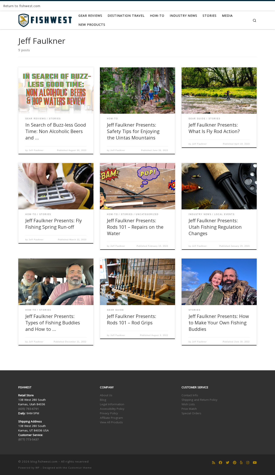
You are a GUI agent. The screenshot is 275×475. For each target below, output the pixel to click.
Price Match (189, 409)
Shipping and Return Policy (199, 400)
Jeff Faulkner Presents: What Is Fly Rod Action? (214, 128)
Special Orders (191, 413)
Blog (103, 400)
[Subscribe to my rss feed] (213, 462)
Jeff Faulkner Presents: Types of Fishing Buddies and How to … (52, 322)
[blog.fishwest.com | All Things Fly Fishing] (45, 19)
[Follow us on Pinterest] (234, 462)
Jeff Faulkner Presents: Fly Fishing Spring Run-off (53, 223)
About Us (106, 395)
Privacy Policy (109, 413)
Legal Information (112, 404)
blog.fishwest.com (44, 461)
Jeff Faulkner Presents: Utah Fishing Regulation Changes (215, 226)
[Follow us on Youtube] (255, 462)
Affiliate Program (111, 418)
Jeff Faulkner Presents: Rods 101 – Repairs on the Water (135, 226)
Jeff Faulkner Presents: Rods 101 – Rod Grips (131, 319)
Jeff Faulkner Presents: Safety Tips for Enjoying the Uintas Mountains (133, 131)
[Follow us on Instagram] (247, 462)
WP (37, 467)
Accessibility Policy (112, 409)
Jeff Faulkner (36, 150)
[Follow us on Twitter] (227, 462)
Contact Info (190, 395)
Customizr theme (80, 467)
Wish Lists (188, 404)
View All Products (111, 422)
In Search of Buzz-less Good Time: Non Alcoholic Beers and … (55, 131)
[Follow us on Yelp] (241, 462)
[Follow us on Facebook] (220, 462)
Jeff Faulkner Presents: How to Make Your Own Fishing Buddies (219, 322)
